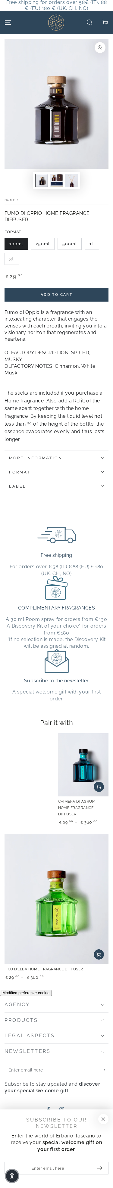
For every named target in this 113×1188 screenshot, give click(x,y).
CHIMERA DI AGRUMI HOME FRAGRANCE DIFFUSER (77, 807)
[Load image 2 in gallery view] (56, 180)
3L (11, 258)
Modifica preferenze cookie (25, 993)
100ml (16, 243)
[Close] (103, 1119)
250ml (43, 243)
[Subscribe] (105, 1070)
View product (99, 787)
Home (10, 200)
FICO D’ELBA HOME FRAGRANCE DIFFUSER (44, 969)
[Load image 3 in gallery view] (71, 180)
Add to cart (56, 295)
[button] (89, 22)
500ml (69, 243)
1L (91, 243)
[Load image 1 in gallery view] (41, 180)
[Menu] (8, 22)
